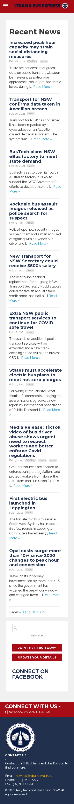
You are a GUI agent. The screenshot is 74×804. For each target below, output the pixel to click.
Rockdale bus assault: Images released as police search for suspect (34, 211)
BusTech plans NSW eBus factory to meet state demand (33, 156)
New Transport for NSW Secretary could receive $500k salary (33, 261)
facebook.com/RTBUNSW (29, 712)
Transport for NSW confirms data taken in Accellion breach (34, 104)
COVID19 (32, 61)
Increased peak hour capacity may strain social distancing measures (32, 49)
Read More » (43, 87)
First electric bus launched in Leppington (28, 503)
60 (42, 612)
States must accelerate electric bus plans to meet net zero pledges (35, 374)
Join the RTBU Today (37, 648)
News (43, 61)
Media (42, 460)
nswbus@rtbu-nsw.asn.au (34, 776)
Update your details (37, 657)
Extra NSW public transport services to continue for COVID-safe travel (32, 320)
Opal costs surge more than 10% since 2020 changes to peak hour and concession (35, 557)
